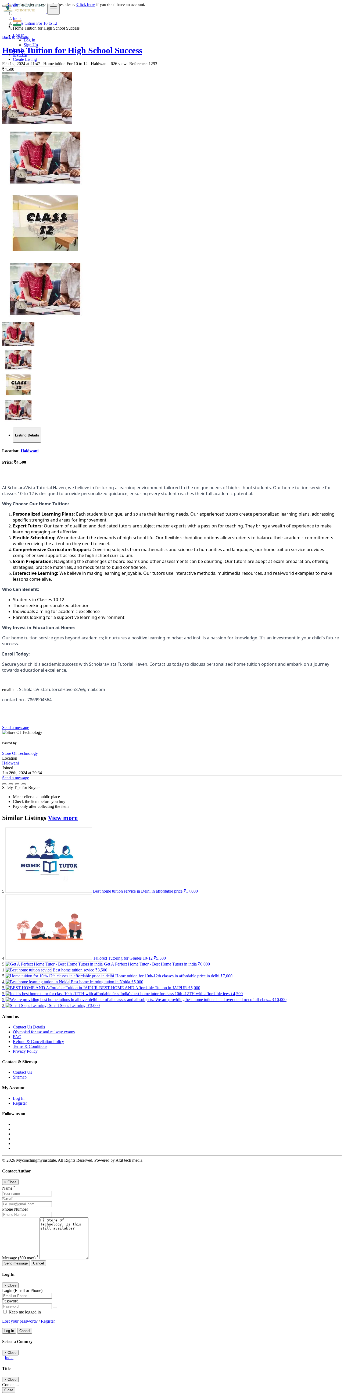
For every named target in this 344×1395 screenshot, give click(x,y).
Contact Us (22, 1072)
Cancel (38, 1263)
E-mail (7, 1198)
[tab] (27, 435)
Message (20, 1258)
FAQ (17, 1036)
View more (63, 817)
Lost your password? (20, 1321)
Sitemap (20, 1077)
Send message (16, 1263)
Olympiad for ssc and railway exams (44, 1032)
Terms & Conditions (30, 1046)
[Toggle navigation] (53, 9)
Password (10, 1301)
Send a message (15, 727)
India (9, 1357)
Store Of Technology (20, 753)
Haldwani (29, 451)
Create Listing (25, 59)
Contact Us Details (29, 1027)
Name (8, 1188)
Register (20, 1103)
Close (8, 1390)
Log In (29, 40)
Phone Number (15, 1209)
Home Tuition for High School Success (72, 50)
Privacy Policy (25, 1051)
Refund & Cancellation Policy (38, 1041)
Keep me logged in (24, 1312)
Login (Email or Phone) (22, 1290)
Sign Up (31, 45)
